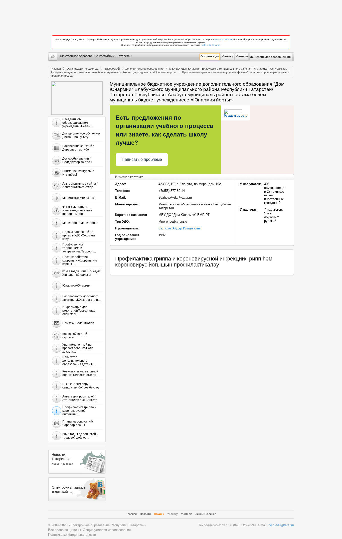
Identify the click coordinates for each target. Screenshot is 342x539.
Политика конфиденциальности (72, 534)
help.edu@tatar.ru (281, 524)
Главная (56, 68)
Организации (210, 56)
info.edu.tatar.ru (211, 45)
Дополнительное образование (144, 68)
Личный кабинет (205, 513)
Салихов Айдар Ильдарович (180, 228)
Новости (145, 513)
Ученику (227, 56)
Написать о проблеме (142, 159)
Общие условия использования (107, 529)
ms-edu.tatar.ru (223, 39)
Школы (159, 513)
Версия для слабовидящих (272, 57)
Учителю (242, 56)
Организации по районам (83, 68)
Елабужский (112, 68)
